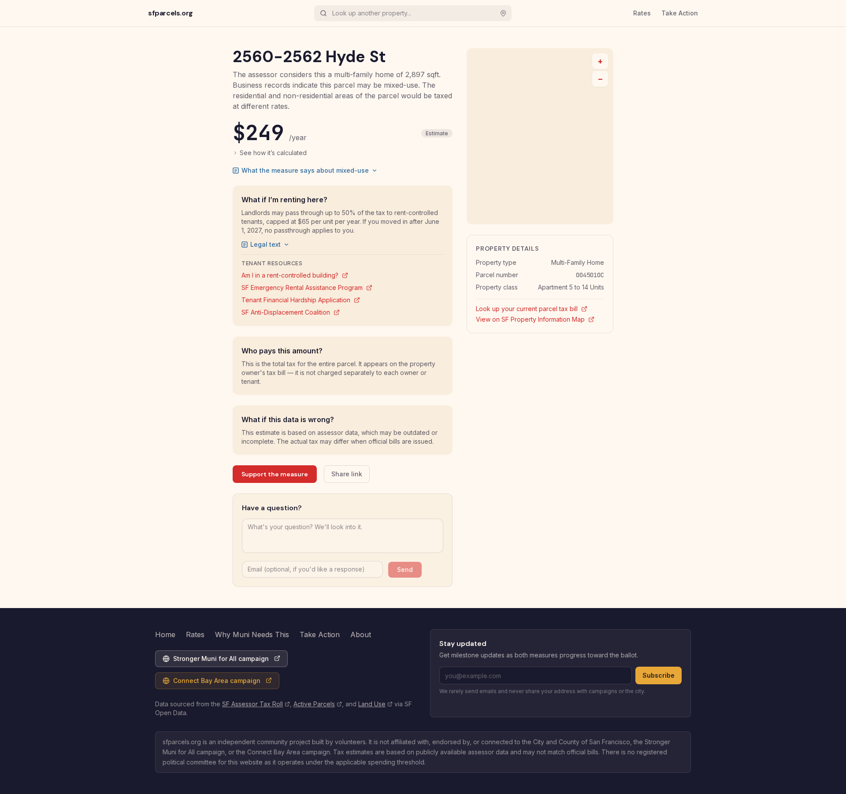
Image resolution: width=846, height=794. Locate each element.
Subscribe (658, 675)
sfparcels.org (170, 13)
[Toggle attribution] (603, 214)
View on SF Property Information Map (540, 319)
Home (165, 634)
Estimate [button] (437, 133)
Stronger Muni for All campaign (215, 661)
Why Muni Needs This (252, 634)
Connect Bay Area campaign (211, 683)
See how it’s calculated (273, 152)
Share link (346, 474)
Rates (642, 13)
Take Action (679, 13)
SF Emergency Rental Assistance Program (306, 287)
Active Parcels (317, 704)
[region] (540, 136)
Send (405, 569)
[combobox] (411, 13)
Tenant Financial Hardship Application (300, 300)
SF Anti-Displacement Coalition (290, 312)
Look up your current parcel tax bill (540, 308)
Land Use (375, 704)
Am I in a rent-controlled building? (294, 275)
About (360, 634)
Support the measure (274, 474)
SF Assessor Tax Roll (256, 704)
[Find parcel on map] (503, 13)
